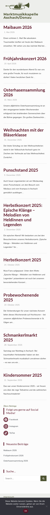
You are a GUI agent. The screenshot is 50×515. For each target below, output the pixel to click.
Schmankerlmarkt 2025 (20, 337)
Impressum (8, 496)
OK (25, 511)
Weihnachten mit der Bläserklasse (23, 132)
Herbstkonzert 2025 (22, 259)
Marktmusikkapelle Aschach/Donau (20, 16)
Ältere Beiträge (10, 406)
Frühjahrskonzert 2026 (25, 58)
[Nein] (46, 506)
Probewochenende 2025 (21, 297)
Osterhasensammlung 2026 (24, 92)
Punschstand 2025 (20, 169)
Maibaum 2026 (17, 27)
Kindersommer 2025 (22, 375)
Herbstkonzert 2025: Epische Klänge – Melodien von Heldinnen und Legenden (22, 215)
